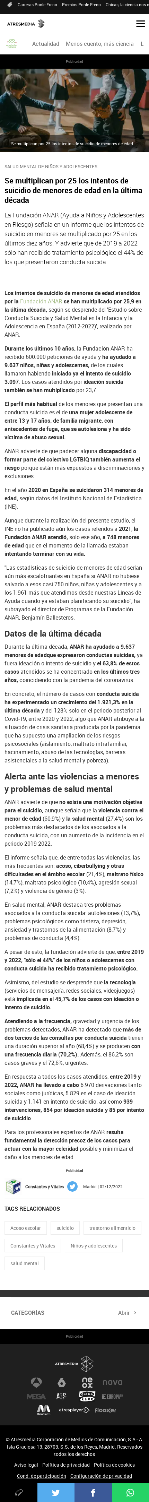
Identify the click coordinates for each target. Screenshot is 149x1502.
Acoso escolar (25, 1228)
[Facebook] (93, 1492)
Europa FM (112, 1396)
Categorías (27, 1313)
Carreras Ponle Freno (37, 4)
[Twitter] (56, 1492)
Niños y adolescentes (94, 1245)
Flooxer (105, 1410)
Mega (36, 1396)
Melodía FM (43, 1410)
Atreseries (61, 1396)
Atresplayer (74, 1410)
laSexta (61, 1383)
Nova (112, 1383)
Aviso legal (26, 1464)
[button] (138, 23)
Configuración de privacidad (101, 1476)
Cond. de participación (41, 1476)
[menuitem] (46, 44)
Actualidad (45, 44)
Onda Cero (87, 1396)
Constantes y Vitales (32, 1245)
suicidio (65, 1228)
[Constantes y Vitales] (12, 43)
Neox (87, 1383)
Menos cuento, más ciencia (100, 44)
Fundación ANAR (41, 301)
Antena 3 (36, 1383)
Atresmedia (74, 1364)
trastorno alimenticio (112, 1228)
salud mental (24, 1263)
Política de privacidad (66, 1464)
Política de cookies (114, 1464)
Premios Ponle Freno (81, 4)
